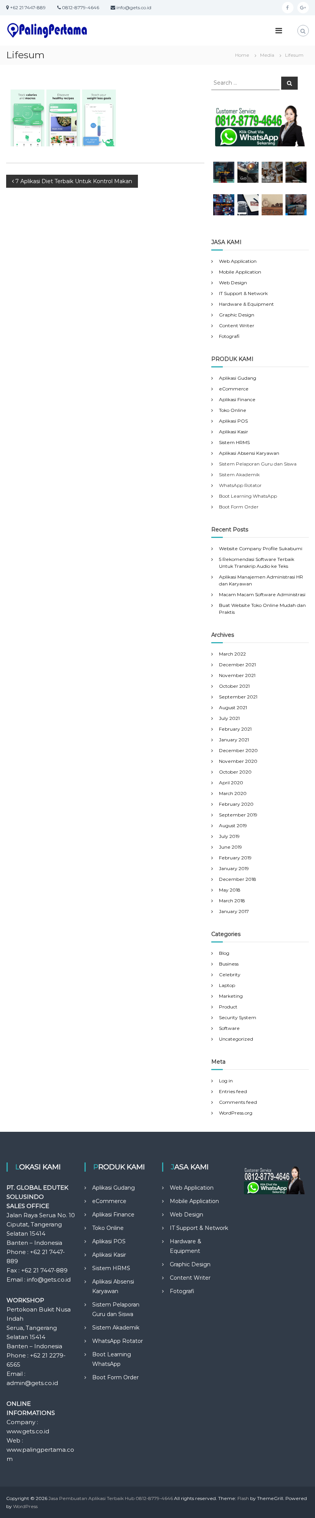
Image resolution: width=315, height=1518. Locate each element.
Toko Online (232, 410)
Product (228, 1007)
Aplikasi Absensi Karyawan (249, 453)
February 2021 (235, 729)
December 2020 (238, 750)
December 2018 (237, 879)
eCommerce (234, 389)
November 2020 (238, 761)
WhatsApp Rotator (117, 1341)
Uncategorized (236, 1039)
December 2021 (237, 664)
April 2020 (231, 782)
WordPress (25, 1506)
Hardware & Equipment (246, 304)
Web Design (233, 282)
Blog (224, 953)
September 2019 (238, 815)
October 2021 (234, 686)
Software (229, 1028)
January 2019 (234, 868)
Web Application (238, 261)
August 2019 (233, 825)
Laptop (227, 985)
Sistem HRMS (234, 442)
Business (229, 964)
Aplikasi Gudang (237, 378)
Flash (243, 1498)
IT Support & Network (243, 293)
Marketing (231, 996)
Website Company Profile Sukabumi (260, 548)
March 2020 (233, 793)
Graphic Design (236, 315)
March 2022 (232, 654)
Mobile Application (240, 272)
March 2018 (232, 900)
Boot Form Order (115, 1377)
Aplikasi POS (233, 421)
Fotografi (229, 336)
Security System (237, 1017)
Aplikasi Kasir (233, 431)
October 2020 (235, 772)
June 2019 (230, 847)
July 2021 (229, 718)
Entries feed (233, 1091)
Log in (226, 1081)
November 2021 (237, 675)
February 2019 (235, 858)
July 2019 (229, 836)
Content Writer (236, 325)
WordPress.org (235, 1113)
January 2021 (234, 740)
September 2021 (238, 697)
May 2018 (229, 890)
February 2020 (236, 804)
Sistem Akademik (115, 1327)
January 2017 (234, 911)
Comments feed (238, 1102)
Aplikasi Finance (237, 399)
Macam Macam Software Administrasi (262, 594)
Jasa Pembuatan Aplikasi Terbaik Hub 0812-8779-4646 (110, 1498)
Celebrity (229, 974)
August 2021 (233, 707)
